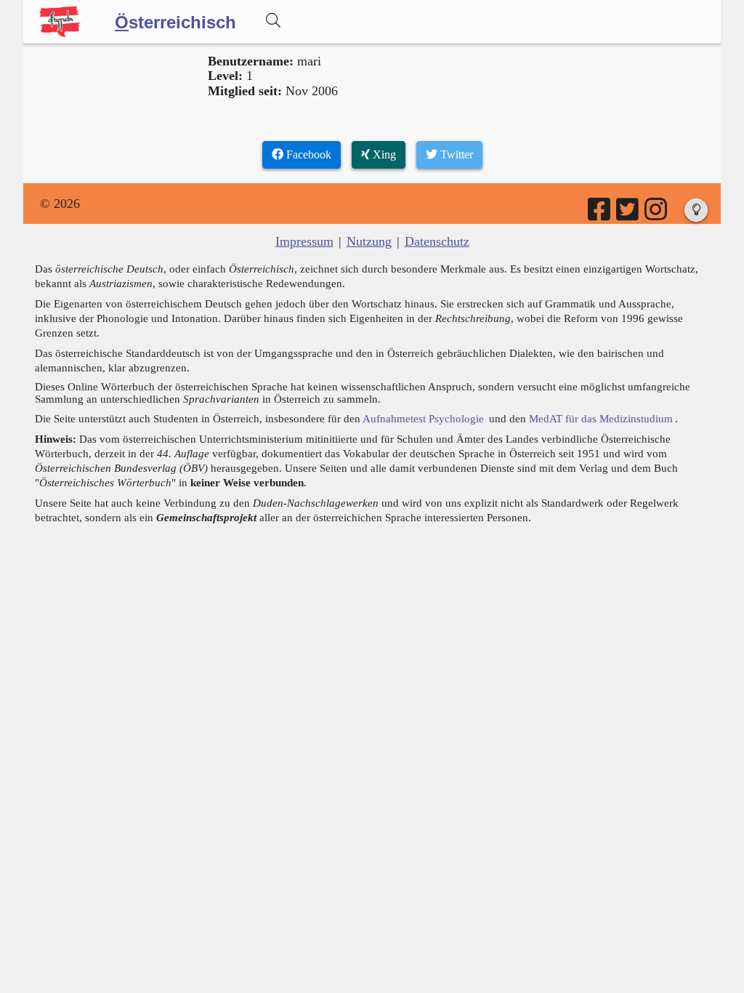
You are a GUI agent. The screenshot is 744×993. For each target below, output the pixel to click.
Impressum (304, 241)
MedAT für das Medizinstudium (601, 418)
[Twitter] (628, 214)
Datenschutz (437, 241)
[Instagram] (656, 214)
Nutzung (369, 241)
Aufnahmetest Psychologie (423, 418)
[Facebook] (600, 214)
